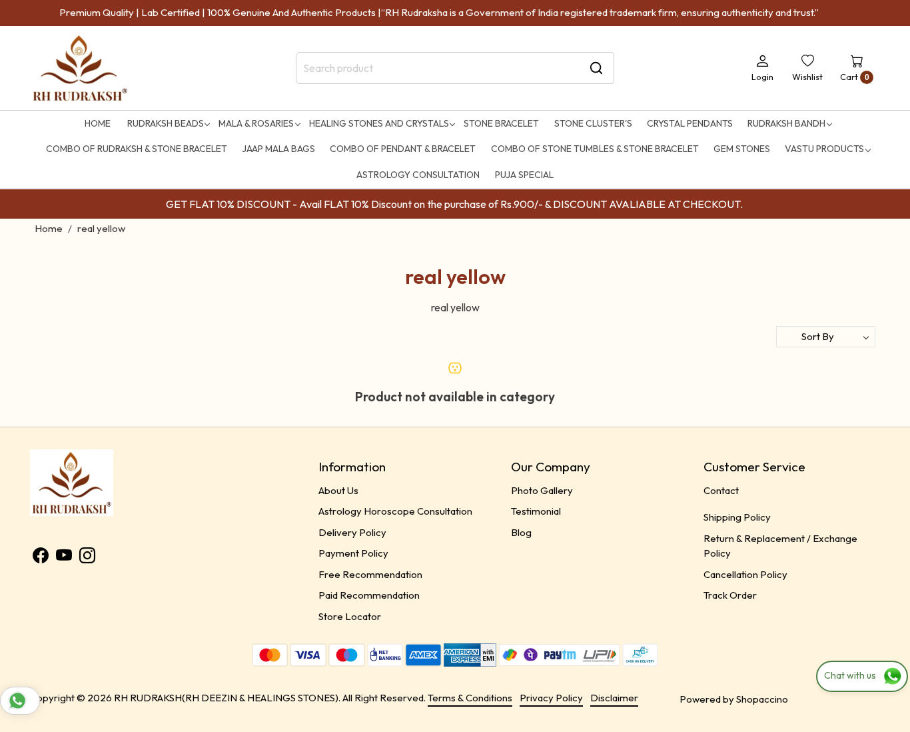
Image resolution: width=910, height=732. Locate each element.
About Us (338, 490)
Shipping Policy (737, 517)
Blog (521, 532)
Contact (721, 490)
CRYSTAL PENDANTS (690, 123)
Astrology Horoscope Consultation (395, 511)
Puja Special (524, 175)
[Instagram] (87, 558)
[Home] (80, 68)
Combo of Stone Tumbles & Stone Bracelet (595, 149)
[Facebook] (40, 558)
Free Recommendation (370, 574)
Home (98, 123)
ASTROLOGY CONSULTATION (418, 175)
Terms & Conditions (470, 697)
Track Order (730, 595)
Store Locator (349, 616)
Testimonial (536, 511)
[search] (596, 68)
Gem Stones (741, 149)
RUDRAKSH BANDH (786, 123)
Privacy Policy (551, 697)
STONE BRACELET (501, 123)
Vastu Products (824, 149)
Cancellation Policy (745, 574)
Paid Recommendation (369, 595)
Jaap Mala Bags (278, 149)
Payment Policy (353, 553)
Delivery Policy (352, 532)
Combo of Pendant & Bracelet (403, 149)
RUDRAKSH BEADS (165, 123)
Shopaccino (762, 699)
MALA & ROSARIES (256, 123)
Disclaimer (614, 697)
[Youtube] (64, 558)
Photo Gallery (542, 490)
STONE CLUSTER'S (593, 123)
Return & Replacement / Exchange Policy (780, 546)
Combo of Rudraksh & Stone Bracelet (136, 149)
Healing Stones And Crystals (379, 123)
